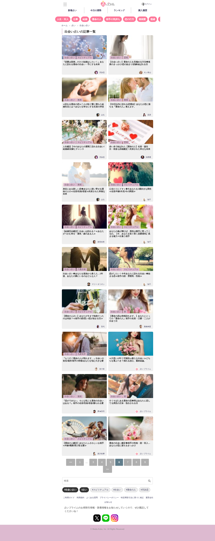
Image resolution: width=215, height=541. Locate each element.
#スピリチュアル (100, 489)
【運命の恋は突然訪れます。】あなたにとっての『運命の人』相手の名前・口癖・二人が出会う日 (129, 318)
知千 (149, 200)
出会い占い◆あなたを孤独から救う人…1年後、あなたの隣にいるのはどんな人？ (83, 274)
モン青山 (147, 72)
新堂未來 (101, 242)
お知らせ (108, 502)
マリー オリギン (98, 284)
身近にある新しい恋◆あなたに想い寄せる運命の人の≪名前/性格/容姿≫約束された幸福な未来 (84, 191)
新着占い (72, 10)
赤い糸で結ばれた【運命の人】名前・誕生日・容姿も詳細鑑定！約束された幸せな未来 (129, 147)
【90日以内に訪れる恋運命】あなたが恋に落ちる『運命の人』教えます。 (129, 105)
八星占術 (82, 269)
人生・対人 (63, 19)
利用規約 (80, 497)
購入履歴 (142, 10)
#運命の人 (131, 489)
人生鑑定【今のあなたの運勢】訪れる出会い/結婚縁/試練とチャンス (83, 147)
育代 (103, 327)
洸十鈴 (102, 369)
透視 (80, 100)
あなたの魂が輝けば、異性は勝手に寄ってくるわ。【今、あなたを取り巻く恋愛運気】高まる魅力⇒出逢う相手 (129, 233)
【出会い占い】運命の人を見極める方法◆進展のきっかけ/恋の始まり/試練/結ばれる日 (129, 63)
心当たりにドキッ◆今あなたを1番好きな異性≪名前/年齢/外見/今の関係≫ (130, 190)
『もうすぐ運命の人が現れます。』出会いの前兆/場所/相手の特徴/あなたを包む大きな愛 (83, 359)
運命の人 (96, 19)
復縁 (152, 19)
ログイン (148, 4)
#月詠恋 (144, 489)
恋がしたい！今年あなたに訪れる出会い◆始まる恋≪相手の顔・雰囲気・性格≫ (129, 274)
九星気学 (82, 354)
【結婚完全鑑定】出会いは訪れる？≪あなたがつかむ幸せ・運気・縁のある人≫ (83, 232)
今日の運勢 (95, 10)
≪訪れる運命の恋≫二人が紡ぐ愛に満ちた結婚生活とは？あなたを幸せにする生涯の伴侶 (83, 105)
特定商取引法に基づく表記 (132, 497)
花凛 (149, 115)
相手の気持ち (113, 19)
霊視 (126, 57)
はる (103, 115)
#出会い (117, 489)
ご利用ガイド (69, 497)
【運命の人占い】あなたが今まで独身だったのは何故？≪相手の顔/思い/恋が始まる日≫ (83, 317)
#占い (84, 489)
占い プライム (145, 369)
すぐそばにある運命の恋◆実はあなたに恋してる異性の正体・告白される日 (129, 401)
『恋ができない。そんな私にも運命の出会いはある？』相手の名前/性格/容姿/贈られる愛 (83, 401)
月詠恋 (102, 72)
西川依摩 (101, 454)
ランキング (119, 10)
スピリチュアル (85, 57)
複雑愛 (142, 19)
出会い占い (69, 57)
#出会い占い (70, 489)
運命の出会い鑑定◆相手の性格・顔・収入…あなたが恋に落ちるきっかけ (129, 444)
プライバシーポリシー (109, 497)
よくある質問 (92, 497)
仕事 (75, 19)
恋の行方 (129, 19)
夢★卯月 (101, 411)
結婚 (85, 19)
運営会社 (149, 497)
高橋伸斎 (147, 327)
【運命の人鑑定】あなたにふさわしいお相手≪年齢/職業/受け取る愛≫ (83, 444)
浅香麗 (148, 157)
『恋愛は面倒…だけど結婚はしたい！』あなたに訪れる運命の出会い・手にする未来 (83, 63)
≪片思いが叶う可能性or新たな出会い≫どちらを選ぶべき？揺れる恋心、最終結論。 (129, 359)
